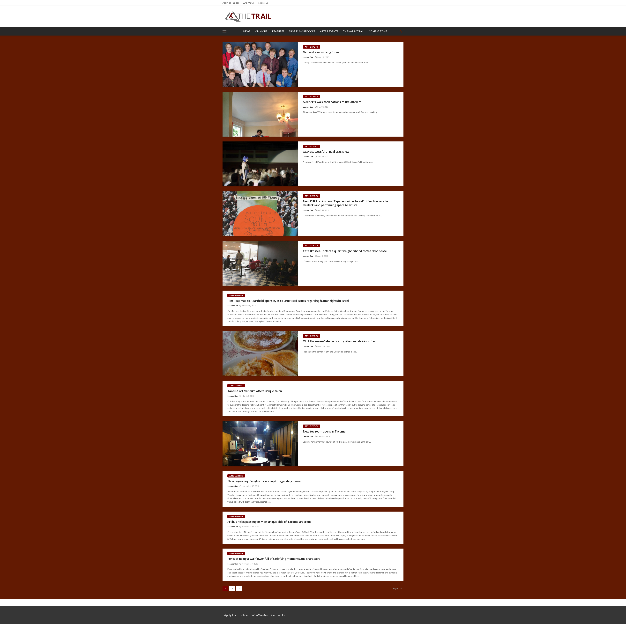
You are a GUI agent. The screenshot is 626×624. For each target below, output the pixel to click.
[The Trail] (247, 16)
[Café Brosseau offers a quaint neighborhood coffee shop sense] (260, 263)
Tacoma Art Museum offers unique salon (254, 391)
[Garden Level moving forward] (260, 64)
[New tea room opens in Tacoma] (260, 443)
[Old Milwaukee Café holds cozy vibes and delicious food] (260, 353)
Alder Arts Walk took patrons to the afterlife (332, 102)
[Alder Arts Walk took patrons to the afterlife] (260, 114)
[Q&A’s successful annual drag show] (260, 163)
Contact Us (263, 2)
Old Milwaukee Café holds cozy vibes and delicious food (340, 341)
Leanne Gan (308, 57)
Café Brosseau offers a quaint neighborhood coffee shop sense (345, 251)
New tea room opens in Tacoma (324, 431)
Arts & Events (329, 31)
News (246, 31)
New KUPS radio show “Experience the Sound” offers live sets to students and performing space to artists (345, 203)
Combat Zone (378, 31)
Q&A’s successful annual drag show (326, 152)
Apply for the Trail (231, 2)
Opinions (261, 31)
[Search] (400, 31)
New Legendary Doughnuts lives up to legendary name (263, 481)
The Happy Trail (353, 31)
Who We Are (248, 2)
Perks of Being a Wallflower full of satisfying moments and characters (273, 559)
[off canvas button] (224, 31)
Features (278, 31)
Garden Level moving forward (322, 52)
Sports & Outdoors (302, 31)
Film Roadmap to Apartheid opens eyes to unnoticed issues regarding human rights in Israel (288, 301)
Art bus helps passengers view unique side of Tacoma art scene (269, 522)
